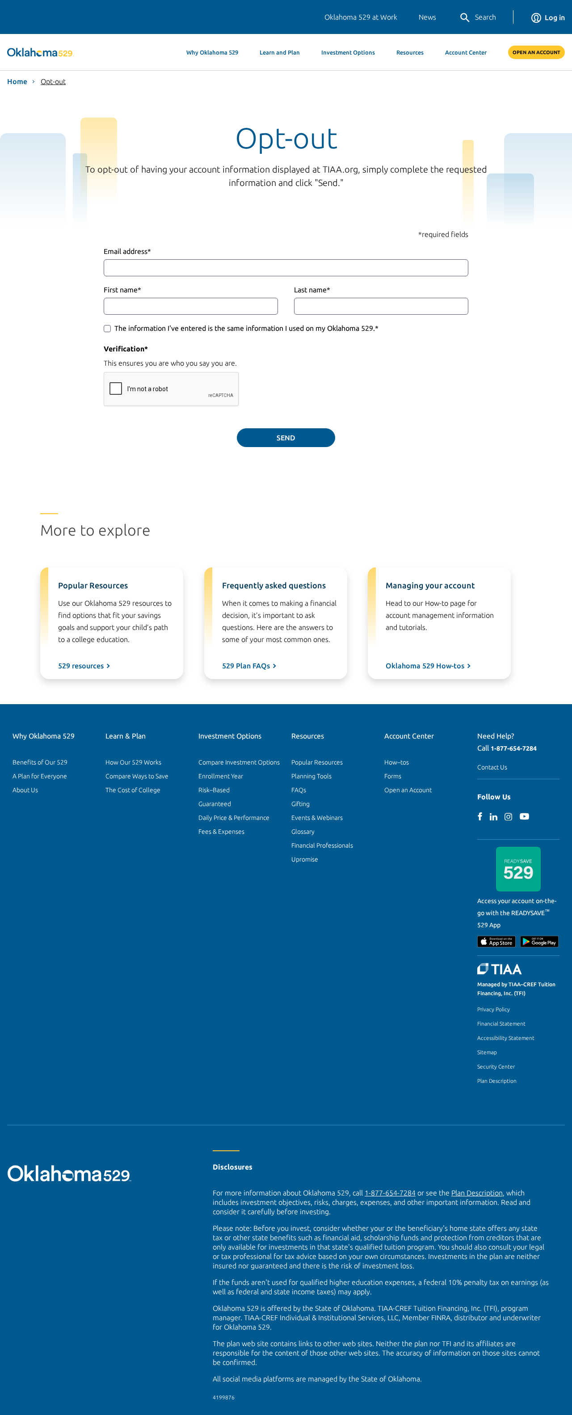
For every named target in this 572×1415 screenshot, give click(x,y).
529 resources (81, 666)
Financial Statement (501, 1023)
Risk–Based (214, 790)
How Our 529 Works (133, 762)
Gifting (300, 803)
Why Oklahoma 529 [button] (212, 52)
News (427, 17)
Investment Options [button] (348, 52)
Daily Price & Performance (233, 817)
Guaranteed (214, 803)
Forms (392, 776)
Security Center (496, 1066)
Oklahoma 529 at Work (360, 17)
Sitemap (487, 1052)
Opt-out (53, 81)
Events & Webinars (317, 817)
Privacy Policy (493, 1009)
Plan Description (497, 1081)
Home (17, 81)
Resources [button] (410, 52)
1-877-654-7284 (514, 748)
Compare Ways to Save (136, 776)
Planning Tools (311, 776)
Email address (127, 251)
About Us (25, 790)
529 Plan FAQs (246, 666)
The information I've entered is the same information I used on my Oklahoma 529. (246, 328)
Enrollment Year (220, 776)
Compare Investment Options (239, 762)
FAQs (298, 790)
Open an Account (408, 790)
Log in (555, 17)
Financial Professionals (322, 845)
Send (286, 438)
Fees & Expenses (221, 831)
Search (485, 17)
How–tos (396, 762)
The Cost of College (132, 790)
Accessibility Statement (505, 1038)
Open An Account (536, 52)
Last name (312, 290)
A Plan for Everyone (40, 776)
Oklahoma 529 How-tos (425, 666)
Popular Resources (317, 762)
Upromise (304, 859)
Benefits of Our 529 (40, 762)
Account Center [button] (466, 52)
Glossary (303, 831)
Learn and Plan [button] (280, 52)
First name (122, 290)
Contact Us (492, 767)
